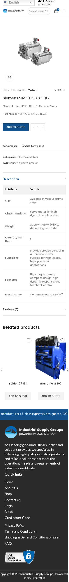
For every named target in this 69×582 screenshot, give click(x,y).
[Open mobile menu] (64, 11)
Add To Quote (15, 127)
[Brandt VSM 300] (51, 357)
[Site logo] (13, 10)
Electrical (18, 89)
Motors (32, 89)
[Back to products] (59, 90)
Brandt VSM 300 (50, 383)
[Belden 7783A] (18, 357)
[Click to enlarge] (10, 77)
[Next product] (64, 90)
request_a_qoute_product (23, 162)
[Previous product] (55, 90)
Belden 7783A (18, 383)
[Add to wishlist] (28, 339)
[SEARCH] (46, 11)
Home (6, 89)
